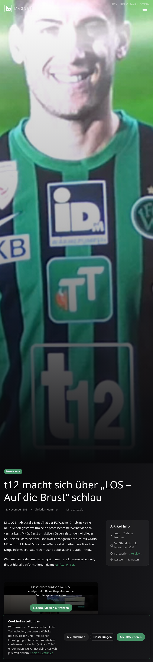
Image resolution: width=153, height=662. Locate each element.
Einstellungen (102, 637)
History (124, 4)
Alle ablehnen (76, 637)
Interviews (13, 471)
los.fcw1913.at (65, 564)
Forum (114, 4)
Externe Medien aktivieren (51, 608)
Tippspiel (144, 4)
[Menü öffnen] (145, 10)
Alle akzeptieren (131, 637)
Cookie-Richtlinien (41, 653)
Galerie (134, 4)
